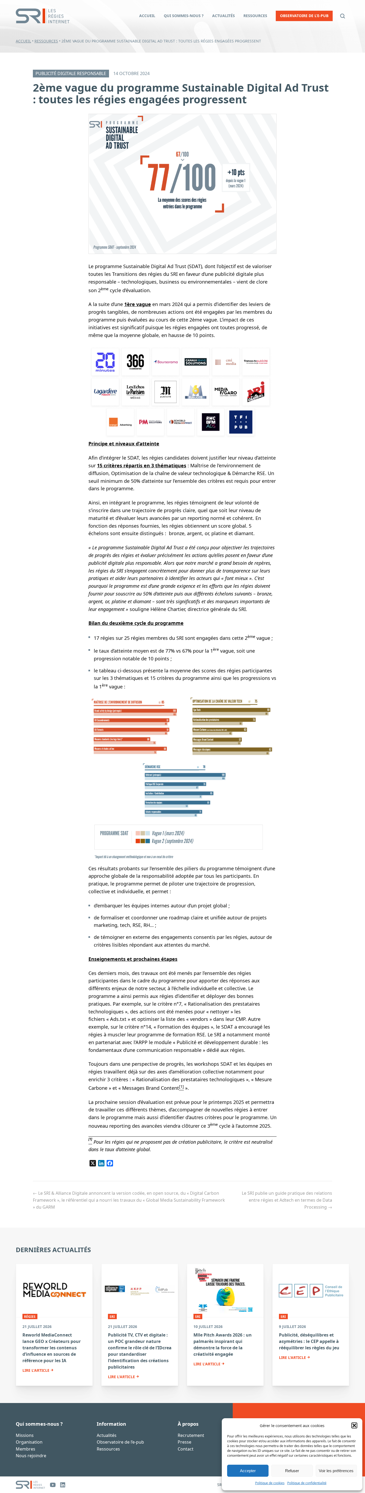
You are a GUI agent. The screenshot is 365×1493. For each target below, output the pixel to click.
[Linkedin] (62, 1485)
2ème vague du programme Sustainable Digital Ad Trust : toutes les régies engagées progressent (181, 93)
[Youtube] (52, 1485)
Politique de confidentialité (307, 1483)
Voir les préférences (336, 1470)
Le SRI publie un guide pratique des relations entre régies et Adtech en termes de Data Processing (287, 1200)
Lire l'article (35, 1370)
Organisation (29, 1442)
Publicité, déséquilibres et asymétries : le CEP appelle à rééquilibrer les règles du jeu (309, 1341)
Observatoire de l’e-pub (120, 1442)
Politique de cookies (270, 1483)
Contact (185, 1449)
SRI (112, 1316)
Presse (184, 1442)
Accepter (248, 1470)
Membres (25, 1449)
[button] (354, 1425)
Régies (30, 1316)
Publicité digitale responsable (71, 73)
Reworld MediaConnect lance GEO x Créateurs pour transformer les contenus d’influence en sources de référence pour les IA (51, 1347)
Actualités (107, 1435)
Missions (25, 1435)
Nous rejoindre (31, 1456)
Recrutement (191, 1435)
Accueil (23, 41)
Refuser (292, 1470)
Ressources (46, 41)
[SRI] (30, 1485)
